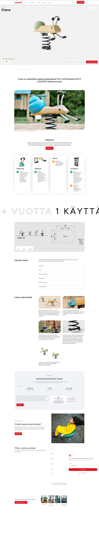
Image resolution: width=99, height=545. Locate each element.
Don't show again (83, 472)
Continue (83, 469)
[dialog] (49, 272)
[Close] (95, 455)
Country (70, 463)
